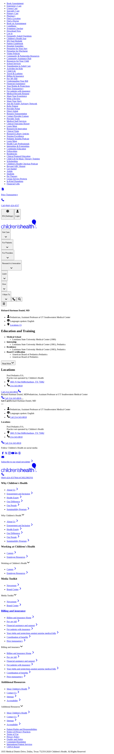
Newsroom (11, 585)
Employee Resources (16, 557)
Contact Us (12, 693)
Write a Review (13, 98)
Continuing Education (16, 149)
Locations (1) (16, 325)
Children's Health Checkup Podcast (22, 164)
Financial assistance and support (21, 625)
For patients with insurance (18, 91)
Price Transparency (15, 88)
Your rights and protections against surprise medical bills (31, 633)
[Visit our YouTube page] (12, 454)
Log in (10, 33)
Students (10, 174)
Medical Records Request (18, 93)
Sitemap (10, 697)
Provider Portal (13, 108)
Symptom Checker (15, 28)
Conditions (11, 26)
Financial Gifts (13, 184)
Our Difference (13, 501)
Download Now (14, 31)
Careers (10, 553)
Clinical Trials (13, 131)
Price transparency (15, 641)
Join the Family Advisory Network (22, 103)
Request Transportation (17, 113)
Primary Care (12, 13)
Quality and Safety (15, 739)
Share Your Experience (17, 96)
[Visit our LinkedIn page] (16, 454)
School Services (14, 63)
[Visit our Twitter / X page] (6, 454)
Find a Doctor (13, 21)
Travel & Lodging (15, 73)
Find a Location (14, 18)
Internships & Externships (18, 146)
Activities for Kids (15, 68)
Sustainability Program (17, 509)
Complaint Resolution (16, 742)
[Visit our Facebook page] (2, 454)
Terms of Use (12, 734)
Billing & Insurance (15, 76)
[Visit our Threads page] (19, 454)
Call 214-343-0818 (18, 417)
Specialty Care (13, 11)
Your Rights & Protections (18, 86)
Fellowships (12, 151)
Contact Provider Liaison (18, 116)
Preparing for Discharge (17, 51)
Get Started (12, 169)
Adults (10, 171)
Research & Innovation (17, 128)
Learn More (12, 126)
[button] (57, 515)
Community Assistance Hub (19, 58)
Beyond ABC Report (16, 166)
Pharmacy (11, 16)
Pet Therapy (12, 176)
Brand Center (12, 589)
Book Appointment (15, 3)
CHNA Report (13, 747)
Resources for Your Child (18, 61)
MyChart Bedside (14, 41)
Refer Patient (12, 106)
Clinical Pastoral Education (18, 156)
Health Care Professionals (18, 144)
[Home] (57, 224)
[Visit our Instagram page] (9, 454)
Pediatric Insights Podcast (18, 139)
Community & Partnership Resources (23, 56)
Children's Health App (16, 38)
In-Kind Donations (15, 181)
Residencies (12, 154)
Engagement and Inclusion (18, 494)
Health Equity (13, 497)
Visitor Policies (13, 53)
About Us (11, 490)
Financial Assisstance (16, 83)
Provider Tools (13, 118)
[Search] (19, 299)
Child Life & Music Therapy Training (23, 159)
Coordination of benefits (17, 637)
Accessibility (12, 700)
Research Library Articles (18, 134)
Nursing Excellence (15, 136)
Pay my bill (12, 621)
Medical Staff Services (16, 121)
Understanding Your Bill (17, 81)
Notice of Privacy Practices (18, 732)
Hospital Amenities (15, 46)
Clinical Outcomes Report (18, 123)
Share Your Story (14, 101)
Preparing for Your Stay (17, 48)
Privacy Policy (13, 737)
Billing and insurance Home (19, 617)
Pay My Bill (12, 78)
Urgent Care (12, 8)
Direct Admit (12, 111)
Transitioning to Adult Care (19, 66)
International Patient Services (19, 744)
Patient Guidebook (15, 43)
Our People (12, 505)
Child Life (11, 71)
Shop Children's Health (17, 689)
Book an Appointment (16, 23)
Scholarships (12, 161)
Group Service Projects (17, 179)
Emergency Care (14, 6)
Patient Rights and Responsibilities (22, 729)
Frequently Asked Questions (19, 36)
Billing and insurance (13, 610)
